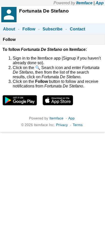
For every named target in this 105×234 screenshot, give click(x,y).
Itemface (84, 3)
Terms (78, 125)
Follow (28, 29)
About (9, 29)
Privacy (62, 125)
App (100, 3)
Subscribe (52, 29)
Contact (77, 29)
